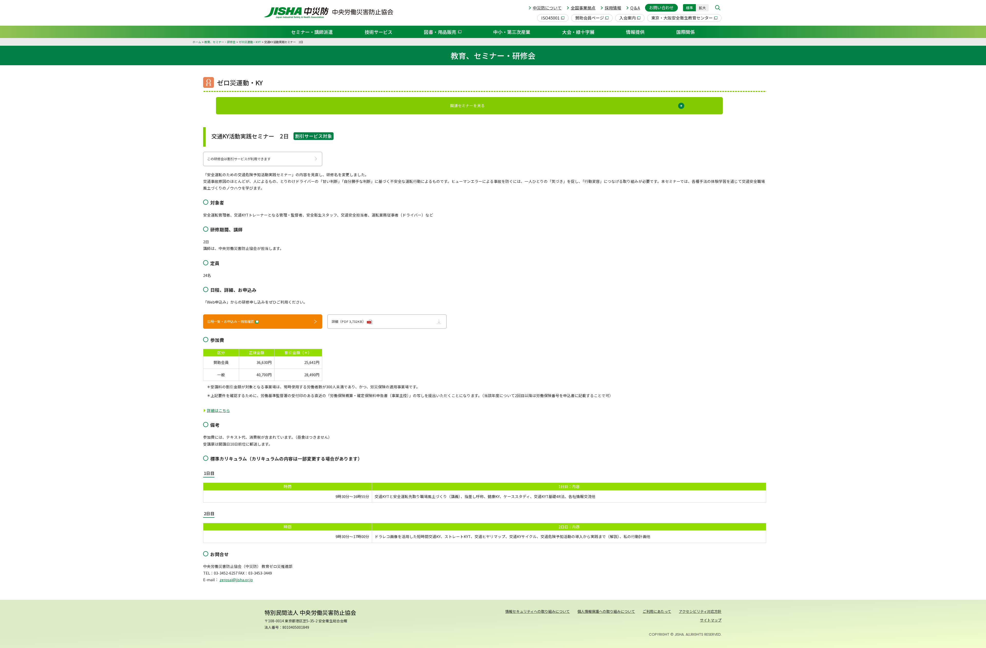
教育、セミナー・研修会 (219, 42)
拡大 (702, 7)
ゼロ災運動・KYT (250, 42)
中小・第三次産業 (511, 32)
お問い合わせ (661, 7)
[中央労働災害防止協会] (328, 12)
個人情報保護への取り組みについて (606, 611)
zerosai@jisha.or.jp (236, 579)
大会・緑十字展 (578, 32)
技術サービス (378, 32)
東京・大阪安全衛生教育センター (682, 18)
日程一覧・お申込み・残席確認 (230, 321)
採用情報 (613, 8)
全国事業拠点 (583, 8)
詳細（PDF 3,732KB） (351, 321)
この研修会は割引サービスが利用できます (239, 158)
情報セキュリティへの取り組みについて (537, 611)
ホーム (197, 42)
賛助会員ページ (589, 18)
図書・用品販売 (440, 32)
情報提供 (635, 32)
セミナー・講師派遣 (312, 32)
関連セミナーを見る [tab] (467, 105)
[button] (718, 8)
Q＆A (635, 8)
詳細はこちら (218, 410)
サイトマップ (711, 620)
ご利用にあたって (657, 611)
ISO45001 (550, 18)
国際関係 (685, 32)
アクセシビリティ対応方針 (700, 611)
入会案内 (627, 18)
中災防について (547, 8)
